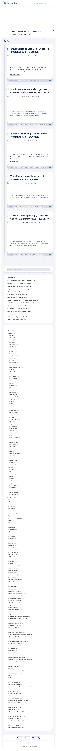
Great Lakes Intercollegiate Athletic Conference (20, 634)
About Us (19, 738)
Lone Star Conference (14, 655)
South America (12, 513)
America (11, 501)
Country (30, 80)
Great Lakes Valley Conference (16, 636)
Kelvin (11, 80)
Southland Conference (14, 714)
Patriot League (12, 695)
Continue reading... (15, 74)
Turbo (11, 455)
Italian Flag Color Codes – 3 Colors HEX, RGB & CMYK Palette (23, 303)
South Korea (13, 487)
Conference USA (13, 627)
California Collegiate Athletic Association (19, 616)
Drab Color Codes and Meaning (16, 291)
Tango (11, 451)
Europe (10, 506)
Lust (11, 403)
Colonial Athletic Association (16, 623)
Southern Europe (13, 575)
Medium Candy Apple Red (16, 408)
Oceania (11, 510)
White (11, 462)
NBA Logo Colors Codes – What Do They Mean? (19, 283)
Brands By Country (37, 31)
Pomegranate (13, 426)
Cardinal (12, 353)
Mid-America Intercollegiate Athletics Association (21, 659)
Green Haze (13, 392)
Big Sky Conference (13, 607)
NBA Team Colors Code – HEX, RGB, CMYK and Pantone (21, 280)
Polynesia (11, 556)
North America (12, 508)
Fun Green (12, 390)
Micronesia (12, 545)
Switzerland (13, 489)
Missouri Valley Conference (15, 666)
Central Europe (12, 529)
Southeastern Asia (13, 568)
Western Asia (12, 584)
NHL (10, 680)
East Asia (11, 531)
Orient (11, 421)
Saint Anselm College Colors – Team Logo (18, 317)
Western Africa (12, 581)
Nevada (12, 417)
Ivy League (11, 652)
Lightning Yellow (14, 399)
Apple (20, 206)
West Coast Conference (14, 725)
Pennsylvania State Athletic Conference (18, 700)
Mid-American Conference (15, 661)
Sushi (34, 254)
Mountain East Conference (15, 670)
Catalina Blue (13, 355)
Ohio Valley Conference (14, 689)
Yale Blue (12, 464)
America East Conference (15, 591)
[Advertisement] (28, 17)
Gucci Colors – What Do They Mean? (17, 305)
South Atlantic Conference (15, 705)
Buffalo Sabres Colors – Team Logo (17, 319)
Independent (12, 650)
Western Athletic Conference (16, 727)
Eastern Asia (12, 536)
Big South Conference (14, 609)
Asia (10, 504)
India (11, 478)
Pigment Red (13, 424)
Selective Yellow (14, 442)
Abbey (15, 80)
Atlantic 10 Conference (14, 595)
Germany (12, 476)
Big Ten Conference (13, 611)
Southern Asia (12, 572)
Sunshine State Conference (15, 720)
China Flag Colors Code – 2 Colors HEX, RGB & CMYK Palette (23, 300)
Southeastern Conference (15, 707)
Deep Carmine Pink (14, 383)
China (11, 471)
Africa (10, 499)
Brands (13, 31)
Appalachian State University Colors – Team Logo (20, 311)
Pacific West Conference (15, 693)
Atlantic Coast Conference (15, 598)
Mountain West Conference (15, 673)
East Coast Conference (14, 630)
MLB (10, 668)
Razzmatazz (13, 433)
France (12, 474)
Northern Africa (13, 550)
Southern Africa (13, 570)
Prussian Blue (13, 428)
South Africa (12, 559)
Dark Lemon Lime (14, 380)
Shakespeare (13, 444)
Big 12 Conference (13, 602)
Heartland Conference (14, 645)
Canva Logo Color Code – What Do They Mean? (19, 286)
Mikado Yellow (13, 415)
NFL (10, 677)
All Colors (27, 34)
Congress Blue (13, 362)
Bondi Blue (12, 351)
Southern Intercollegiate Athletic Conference (19, 711)
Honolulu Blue (13, 394)
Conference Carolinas (14, 625)
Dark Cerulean (13, 376)
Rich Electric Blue (14, 437)
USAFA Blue (13, 458)
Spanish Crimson (14, 446)
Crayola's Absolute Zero (16, 367)
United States (36, 80)
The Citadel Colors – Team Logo (16, 314)
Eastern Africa (12, 534)
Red (11, 435)
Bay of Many (13, 344)
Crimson (12, 369)
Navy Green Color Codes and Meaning (17, 294)
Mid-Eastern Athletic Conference (17, 664)
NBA (10, 675)
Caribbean (11, 522)
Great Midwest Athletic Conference (17, 639)
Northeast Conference (14, 682)
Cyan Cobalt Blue (14, 374)
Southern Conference (14, 709)
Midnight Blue (13, 412)
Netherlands (13, 485)
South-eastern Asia (13, 565)
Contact (27, 738)
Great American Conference (16, 632)
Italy (11, 480)
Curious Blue (13, 371)
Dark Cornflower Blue (15, 378)
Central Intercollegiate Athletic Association (19, 621)
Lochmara (35, 124)
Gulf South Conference (14, 643)
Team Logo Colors (12, 589)
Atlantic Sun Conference (15, 600)
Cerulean (12, 358)
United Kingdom (14, 492)
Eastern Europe (12, 538)
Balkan (10, 520)
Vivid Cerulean (13, 460)
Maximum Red (13, 405)
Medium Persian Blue (15, 410)
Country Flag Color (16, 34)
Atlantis (12, 342)
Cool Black (12, 365)
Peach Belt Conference (14, 698)
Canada (12, 469)
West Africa (12, 577)
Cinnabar (12, 360)
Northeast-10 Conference (15, 684)
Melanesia (11, 543)
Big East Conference (14, 605)
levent (10, 540)
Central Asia (12, 527)
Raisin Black (13, 430)
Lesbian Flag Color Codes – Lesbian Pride (18, 308)
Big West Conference (14, 614)
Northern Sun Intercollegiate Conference (18, 686)
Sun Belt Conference (14, 718)
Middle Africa (12, 547)
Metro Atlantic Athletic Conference (17, 657)
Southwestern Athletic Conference (17, 716)
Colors (25, 80)
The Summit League (13, 723)
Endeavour (35, 167)
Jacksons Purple (14, 396)
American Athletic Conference (16, 593)
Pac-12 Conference (13, 691)
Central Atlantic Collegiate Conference (18, 618)
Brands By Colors (22, 31)
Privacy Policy (36, 738)
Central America (13, 525)
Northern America (13, 552)
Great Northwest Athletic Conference (18, 641)
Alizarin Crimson (14, 337)
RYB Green (12, 439)
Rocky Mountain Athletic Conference (17, 702)
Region (10, 516)
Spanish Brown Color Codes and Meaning (18, 297)
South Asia (11, 563)
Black (11, 346)
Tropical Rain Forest (15, 453)
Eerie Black (13, 385)
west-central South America (15, 579)
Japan (11, 483)
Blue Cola (12, 349)
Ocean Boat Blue (14, 419)
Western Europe (13, 586)
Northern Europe (13, 554)
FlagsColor (11, 497)
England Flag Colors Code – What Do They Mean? (20, 289)
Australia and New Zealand (15, 518)
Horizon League (13, 648)
